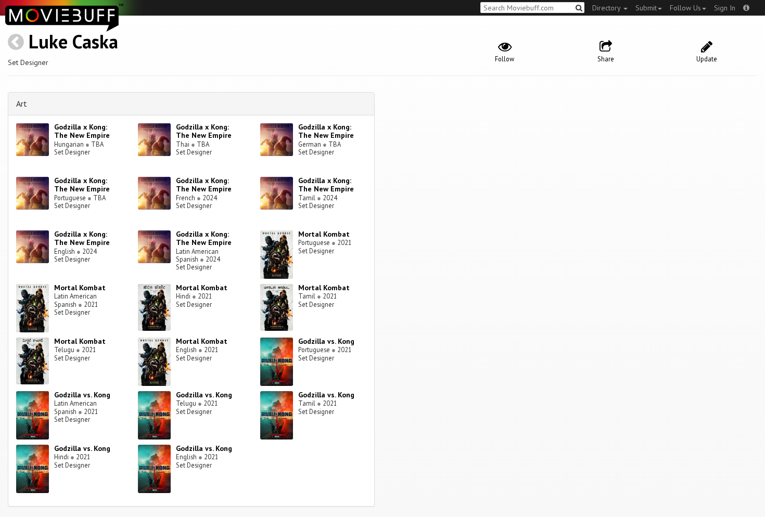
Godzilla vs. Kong (326, 341)
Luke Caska (73, 41)
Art (21, 103)
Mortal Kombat (324, 234)
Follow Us (685, 7)
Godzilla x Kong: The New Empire (82, 131)
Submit (646, 7)
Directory (607, 7)
